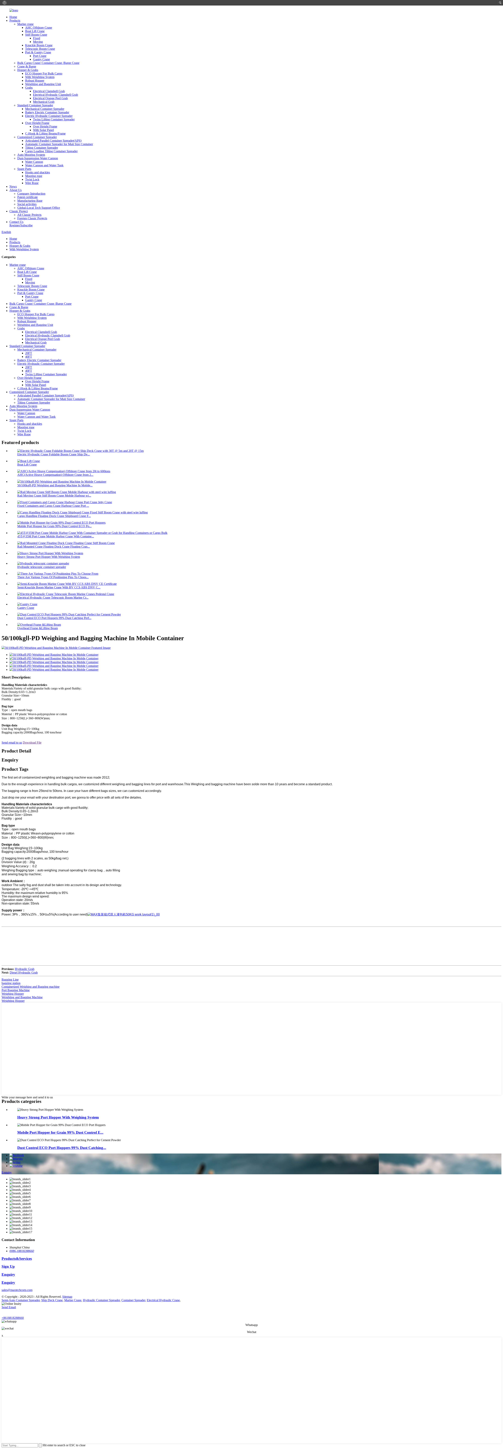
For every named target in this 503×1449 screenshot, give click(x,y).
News (13, 186)
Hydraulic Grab (24, 969)
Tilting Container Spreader (41, 147)
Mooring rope (33, 176)
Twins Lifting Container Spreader (54, 119)
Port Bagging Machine (16, 990)
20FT (28, 353)
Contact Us (16, 221)
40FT (28, 356)
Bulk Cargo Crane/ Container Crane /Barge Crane (48, 63)
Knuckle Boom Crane (38, 45)
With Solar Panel (43, 130)
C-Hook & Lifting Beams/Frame (45, 133)
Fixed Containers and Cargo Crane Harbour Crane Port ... (53, 505)
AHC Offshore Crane (38, 27)
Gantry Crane (41, 59)
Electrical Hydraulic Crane (163, 1300)
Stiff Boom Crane (36, 34)
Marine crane (25, 24)
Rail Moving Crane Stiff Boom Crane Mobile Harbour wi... (54, 495)
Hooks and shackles (37, 172)
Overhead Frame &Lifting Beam (37, 628)
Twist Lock (32, 179)
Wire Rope (32, 183)
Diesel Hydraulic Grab (24, 972)
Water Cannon (34, 161)
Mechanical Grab (43, 101)
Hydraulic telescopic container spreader (41, 567)
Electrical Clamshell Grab (49, 91)
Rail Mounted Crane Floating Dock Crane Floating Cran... (53, 546)
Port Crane (39, 55)
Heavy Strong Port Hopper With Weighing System (48, 556)
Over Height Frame (37, 123)
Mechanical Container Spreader (44, 108)
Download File (32, 742)
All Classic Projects (29, 214)
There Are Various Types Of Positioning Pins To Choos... (53, 577)
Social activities (27, 204)
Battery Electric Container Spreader (47, 112)
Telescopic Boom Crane (40, 48)
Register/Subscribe (21, 225)
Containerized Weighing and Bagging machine (31, 986)
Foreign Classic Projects (32, 218)
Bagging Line (10, 979)
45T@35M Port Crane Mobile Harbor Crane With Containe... (55, 536)
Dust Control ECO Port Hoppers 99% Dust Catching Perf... (54, 618)
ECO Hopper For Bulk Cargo (43, 73)
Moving (38, 41)
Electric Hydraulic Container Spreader (49, 116)
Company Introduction (31, 193)
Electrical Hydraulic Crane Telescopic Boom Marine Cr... (52, 597)
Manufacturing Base (29, 200)
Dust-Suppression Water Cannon (37, 158)
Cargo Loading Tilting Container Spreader (51, 151)
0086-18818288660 (21, 1251)
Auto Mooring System (31, 154)
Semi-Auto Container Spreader (21, 1300)
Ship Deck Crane (52, 1300)
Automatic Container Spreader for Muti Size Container (59, 144)
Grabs (29, 87)
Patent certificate (27, 197)
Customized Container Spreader (37, 137)
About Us (15, 190)
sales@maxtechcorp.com (17, 1290)
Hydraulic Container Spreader (101, 1300)
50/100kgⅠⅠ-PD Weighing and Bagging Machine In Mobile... (55, 485)
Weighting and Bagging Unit (43, 84)
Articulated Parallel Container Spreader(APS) (53, 140)
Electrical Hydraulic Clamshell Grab (55, 94)
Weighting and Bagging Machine (22, 997)
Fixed (36, 38)
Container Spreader (133, 1300)
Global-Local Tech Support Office (38, 207)
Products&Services (17, 1259)
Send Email (9, 1307)
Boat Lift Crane (35, 31)
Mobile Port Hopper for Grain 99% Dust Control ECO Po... (54, 526)
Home (13, 17)
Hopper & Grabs (27, 70)
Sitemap (67, 1296)
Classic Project (18, 211)
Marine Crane (72, 1300)
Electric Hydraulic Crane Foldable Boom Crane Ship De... (53, 454)
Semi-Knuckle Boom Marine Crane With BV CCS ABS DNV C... (58, 587)
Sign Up (8, 1266)
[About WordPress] (4, 2)
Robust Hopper (34, 80)
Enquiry (7, 1172)
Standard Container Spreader (35, 105)
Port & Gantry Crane (38, 52)
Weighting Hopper (13, 1000)
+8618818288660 (13, 1318)
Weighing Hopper (13, 993)
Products (14, 20)
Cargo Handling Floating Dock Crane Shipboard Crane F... (54, 516)
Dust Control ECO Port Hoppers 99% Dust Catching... (61, 1148)
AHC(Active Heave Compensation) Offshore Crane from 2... (55, 474)
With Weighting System (39, 77)
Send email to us (12, 742)
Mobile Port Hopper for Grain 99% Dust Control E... (60, 1132)
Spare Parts (24, 169)
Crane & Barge (26, 66)
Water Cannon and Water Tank (44, 165)
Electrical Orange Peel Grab (50, 98)
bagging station (11, 983)
